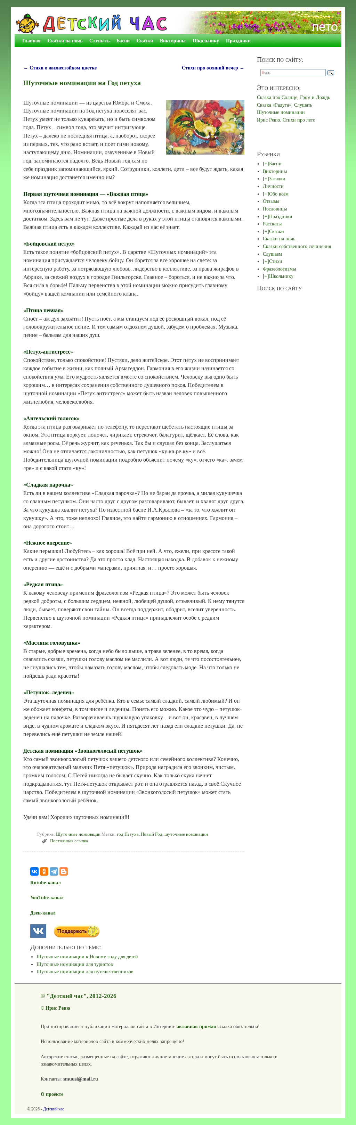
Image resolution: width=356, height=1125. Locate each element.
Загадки (277, 178)
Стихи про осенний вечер (213, 68)
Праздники (238, 40)
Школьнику (206, 40)
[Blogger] (63, 871)
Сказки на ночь (65, 40)
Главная (31, 40)
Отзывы (271, 201)
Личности (273, 186)
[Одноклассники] (44, 871)
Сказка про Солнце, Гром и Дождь (293, 97)
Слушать (99, 40)
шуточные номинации (186, 834)
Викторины (173, 40)
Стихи (275, 261)
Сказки (145, 40)
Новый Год (151, 834)
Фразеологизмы (279, 269)
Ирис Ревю (58, 1008)
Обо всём (279, 194)
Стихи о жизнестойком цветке (60, 68)
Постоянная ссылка (69, 840)
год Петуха (128, 834)
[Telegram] (54, 871)
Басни (123, 40)
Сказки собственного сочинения (297, 246)
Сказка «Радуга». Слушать (284, 105)
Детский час (53, 1109)
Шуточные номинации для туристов (75, 964)
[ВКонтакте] (34, 871)
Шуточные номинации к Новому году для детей (87, 956)
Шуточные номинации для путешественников (85, 971)
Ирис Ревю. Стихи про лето (286, 120)
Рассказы (272, 223)
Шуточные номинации (78, 834)
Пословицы (275, 209)
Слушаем (272, 254)
